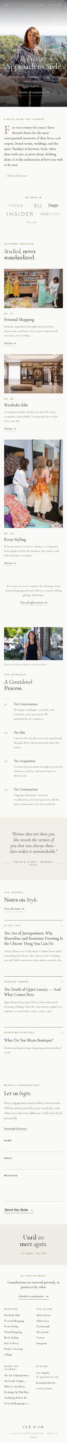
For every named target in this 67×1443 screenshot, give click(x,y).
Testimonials (43, 1326)
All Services (42, 1320)
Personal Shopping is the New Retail (17, 1403)
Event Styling (11, 1326)
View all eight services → (33, 602)
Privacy (52, 1433)
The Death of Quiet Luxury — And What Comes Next (15, 1381)
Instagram (41, 1343)
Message (11, 1175)
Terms (33, 1437)
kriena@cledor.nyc (15, 1128)
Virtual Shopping (13, 1332)
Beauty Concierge (13, 1348)
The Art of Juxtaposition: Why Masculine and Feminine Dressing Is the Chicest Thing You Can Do (17, 1375)
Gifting (8, 1354)
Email (8, 1158)
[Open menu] (6, 5)
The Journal (42, 1332)
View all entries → (14, 909)
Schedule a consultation (34, 1296)
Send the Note (18, 1210)
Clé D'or (34, 5)
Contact (56, 5)
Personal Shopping (14, 1320)
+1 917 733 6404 (44, 1388)
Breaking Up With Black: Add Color (17, 1392)
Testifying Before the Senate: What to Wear (15, 1398)
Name (8, 1140)
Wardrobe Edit (12, 1315)
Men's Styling (11, 1337)
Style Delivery (11, 1343)
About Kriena (43, 1315)
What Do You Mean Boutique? (14, 1387)
